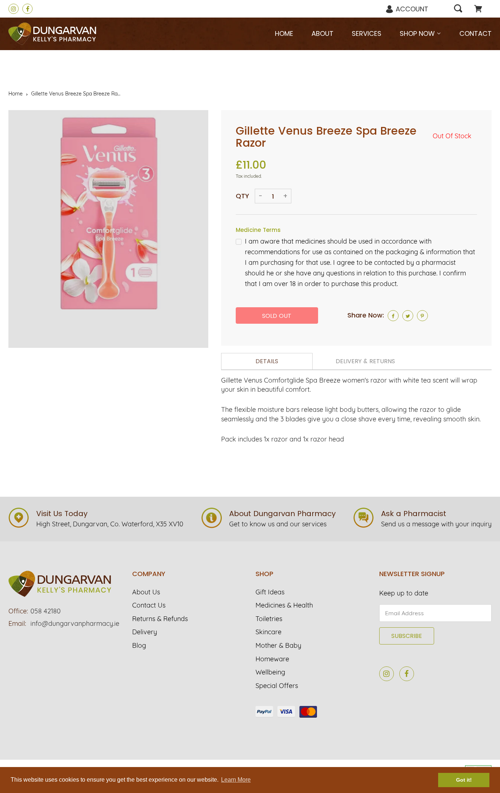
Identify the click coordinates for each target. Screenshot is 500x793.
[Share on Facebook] (393, 315)
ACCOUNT (412, 9)
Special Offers (276, 686)
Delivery (144, 632)
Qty (242, 195)
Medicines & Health (284, 605)
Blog (139, 646)
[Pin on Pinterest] (422, 315)
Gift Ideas (269, 592)
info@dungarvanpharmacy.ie (74, 623)
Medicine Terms (258, 230)
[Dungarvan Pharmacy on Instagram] (13, 9)
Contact (475, 33)
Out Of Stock (452, 136)
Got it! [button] (464, 780)
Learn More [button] (236, 780)
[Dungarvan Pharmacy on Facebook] (27, 9)
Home (284, 33)
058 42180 (45, 611)
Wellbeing (270, 672)
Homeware (272, 659)
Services (366, 33)
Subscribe (406, 636)
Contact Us (148, 605)
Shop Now (418, 33)
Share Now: (365, 315)
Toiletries (268, 619)
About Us (146, 592)
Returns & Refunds (160, 619)
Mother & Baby (278, 646)
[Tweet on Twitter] (407, 315)
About (322, 33)
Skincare (268, 632)
